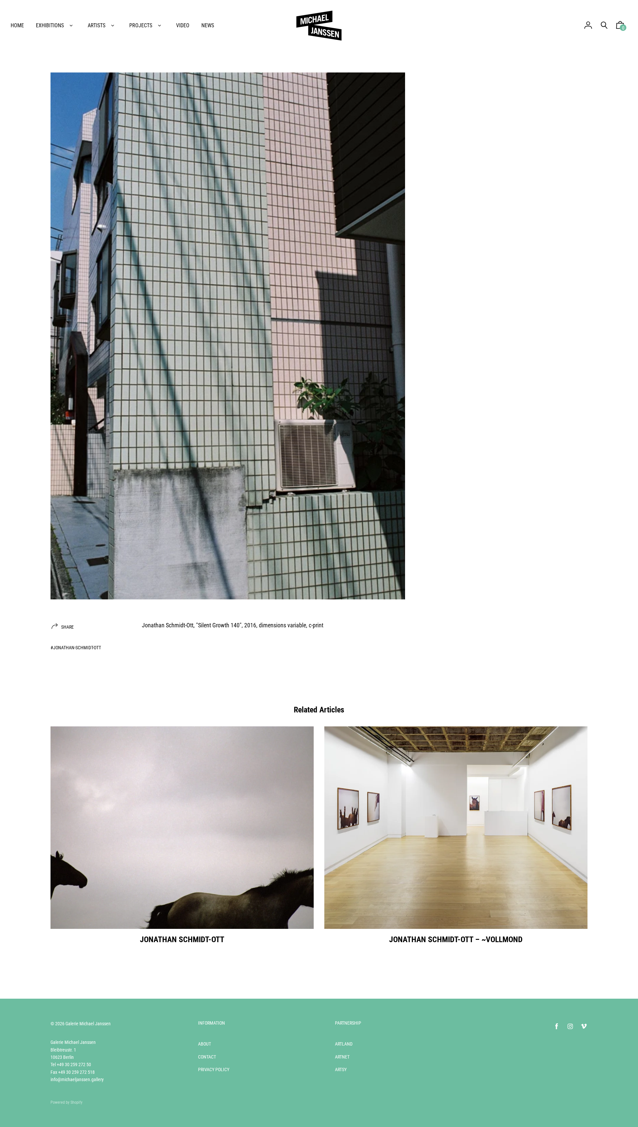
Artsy (341, 1069)
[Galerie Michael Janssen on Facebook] (556, 1026)
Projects (140, 25)
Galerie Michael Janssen (88, 1023)
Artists (96, 25)
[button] (620, 26)
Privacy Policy (213, 1069)
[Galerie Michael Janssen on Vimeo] (583, 1026)
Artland (344, 1044)
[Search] (604, 25)
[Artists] (112, 26)
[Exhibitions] (71, 26)
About (204, 1044)
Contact (207, 1057)
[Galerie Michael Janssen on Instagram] (570, 1026)
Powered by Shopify (66, 1102)
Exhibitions (50, 25)
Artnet (342, 1057)
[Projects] (159, 26)
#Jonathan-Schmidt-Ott (76, 647)
